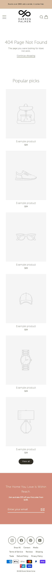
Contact (27, 548)
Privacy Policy (37, 556)
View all (26, 461)
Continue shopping (26, 56)
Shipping (39, 552)
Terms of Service (16, 552)
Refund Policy (22, 556)
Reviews (29, 552)
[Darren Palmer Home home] (23, 17)
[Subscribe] (42, 509)
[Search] (41, 17)
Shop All (17, 548)
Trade (11, 556)
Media (35, 548)
